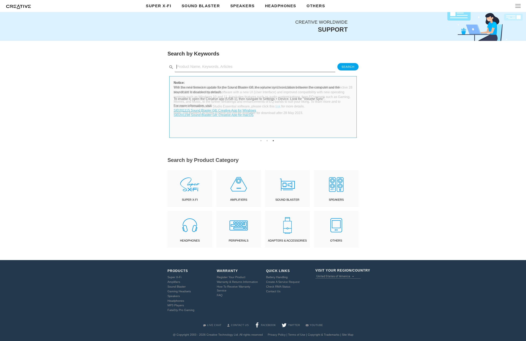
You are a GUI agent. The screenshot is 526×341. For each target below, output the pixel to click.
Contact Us (273, 291)
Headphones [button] (280, 6)
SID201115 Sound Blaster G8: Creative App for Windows (215, 110)
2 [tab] (267, 141)
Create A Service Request (283, 281)
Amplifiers (173, 281)
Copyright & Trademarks (323, 334)
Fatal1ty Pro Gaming (180, 310)
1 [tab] (261, 141)
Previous (166, 107)
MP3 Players (175, 305)
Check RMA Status (278, 286)
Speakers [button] (242, 6)
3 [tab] (273, 141)
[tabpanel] (263, 99)
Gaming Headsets (179, 291)
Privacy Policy (277, 334)
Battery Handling (277, 277)
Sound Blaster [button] (201, 6)
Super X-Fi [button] (158, 6)
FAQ (220, 295)
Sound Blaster (176, 286)
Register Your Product (231, 277)
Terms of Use (296, 334)
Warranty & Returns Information (237, 281)
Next (360, 107)
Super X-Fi (174, 277)
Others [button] (316, 6)
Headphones (175, 300)
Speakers (173, 296)
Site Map (347, 334)
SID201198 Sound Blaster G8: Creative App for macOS (214, 115)
